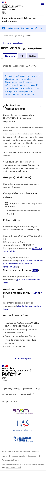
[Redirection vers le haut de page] (41, 106)
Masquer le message (42, 28)
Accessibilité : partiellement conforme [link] (16, 451)
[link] (23, 20)
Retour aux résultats (13, 42)
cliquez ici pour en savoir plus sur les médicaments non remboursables (23, 263)
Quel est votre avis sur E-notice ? (21, 28)
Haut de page (24, 358)
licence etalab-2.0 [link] (12, 467)
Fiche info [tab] (10, 56)
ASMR (35, 293)
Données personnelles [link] (17, 456)
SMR (35, 270)
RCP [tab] (22, 56)
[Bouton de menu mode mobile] (42, 3)
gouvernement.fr (30, 388)
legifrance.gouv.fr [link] (10, 388)
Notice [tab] (32, 56)
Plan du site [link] (31, 456)
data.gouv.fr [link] (26, 394)
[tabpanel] (23, 207)
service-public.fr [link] (9, 394)
